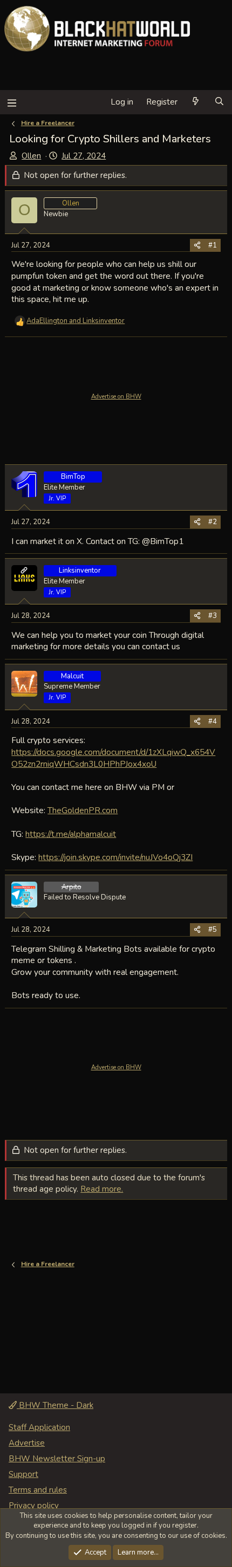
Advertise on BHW (116, 397)
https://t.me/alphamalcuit (70, 834)
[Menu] (11, 102)
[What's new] (195, 102)
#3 (212, 616)
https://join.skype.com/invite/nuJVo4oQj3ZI (115, 857)
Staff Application (39, 1427)
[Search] (219, 102)
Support (23, 1474)
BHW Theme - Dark (55, 1405)
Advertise (27, 1443)
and (75, 321)
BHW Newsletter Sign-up (57, 1458)
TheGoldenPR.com (82, 810)
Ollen (31, 155)
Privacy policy (34, 1505)
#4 (212, 721)
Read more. (101, 1189)
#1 (212, 245)
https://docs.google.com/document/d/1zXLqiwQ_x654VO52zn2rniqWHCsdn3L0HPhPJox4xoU (113, 757)
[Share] (197, 245)
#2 (212, 522)
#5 (212, 929)
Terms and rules (38, 1489)
